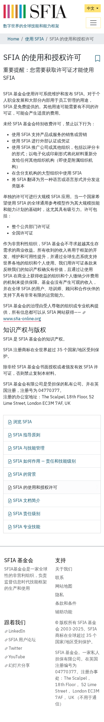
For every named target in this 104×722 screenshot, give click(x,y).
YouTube (17, 656)
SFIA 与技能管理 (28, 448)
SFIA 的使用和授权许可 (34, 487)
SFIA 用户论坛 (22, 639)
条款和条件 (66, 603)
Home (13, 38)
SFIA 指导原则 (26, 434)
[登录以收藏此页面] (97, 57)
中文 (91, 8)
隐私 (59, 594)
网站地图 (63, 586)
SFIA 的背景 (24, 474)
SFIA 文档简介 (26, 500)
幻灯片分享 (19, 665)
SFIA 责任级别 (26, 513)
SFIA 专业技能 (26, 526)
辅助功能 (63, 611)
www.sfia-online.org (22, 318)
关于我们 (63, 569)
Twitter (15, 648)
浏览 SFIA (22, 421)
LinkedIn (17, 631)
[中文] (35, 11)
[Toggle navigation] (93, 22)
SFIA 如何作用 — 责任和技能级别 (44, 461)
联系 (59, 577)
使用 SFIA (34, 38)
